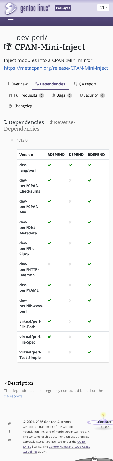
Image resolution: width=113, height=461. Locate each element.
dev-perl (31, 37)
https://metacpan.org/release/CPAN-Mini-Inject (56, 68)
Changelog (22, 105)
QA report (87, 83)
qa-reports (13, 395)
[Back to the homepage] (27, 8)
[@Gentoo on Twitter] (9, 424)
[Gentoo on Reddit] (9, 440)
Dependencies (52, 83)
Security (93, 95)
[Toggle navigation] (10, 21)
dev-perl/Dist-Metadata (28, 227)
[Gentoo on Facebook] (9, 432)
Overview (19, 83)
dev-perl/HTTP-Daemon (29, 269)
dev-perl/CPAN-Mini (29, 207)
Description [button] (20, 383)
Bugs (62, 95)
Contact (105, 422)
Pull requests (27, 95)
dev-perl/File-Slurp (27, 248)
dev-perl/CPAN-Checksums (29, 186)
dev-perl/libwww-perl (31, 306)
